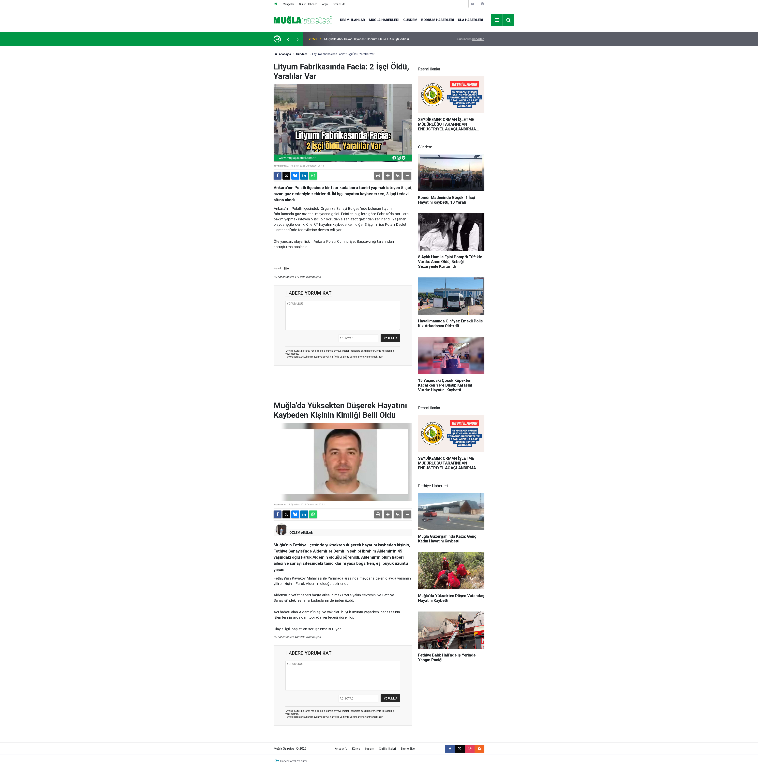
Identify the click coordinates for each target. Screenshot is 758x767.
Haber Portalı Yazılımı (293, 761)
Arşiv (325, 4)
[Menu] (497, 20)
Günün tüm (470, 39)
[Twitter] (286, 176)
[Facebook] (277, 176)
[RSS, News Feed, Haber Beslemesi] (479, 749)
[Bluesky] (295, 176)
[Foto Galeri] (482, 4)
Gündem (410, 20)
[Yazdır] (378, 176)
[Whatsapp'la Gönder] (313, 176)
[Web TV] (473, 4)
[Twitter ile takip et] (460, 749)
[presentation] (288, 39)
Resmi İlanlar (352, 20)
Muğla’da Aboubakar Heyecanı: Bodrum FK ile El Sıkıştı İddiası (366, 39)
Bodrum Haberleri (437, 20)
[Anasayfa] (276, 4)
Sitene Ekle (339, 4)
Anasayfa (284, 54)
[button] (388, 176)
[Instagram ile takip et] (470, 749)
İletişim (369, 748)
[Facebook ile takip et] (450, 749)
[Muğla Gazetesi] (303, 20)
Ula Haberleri (470, 20)
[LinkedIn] (304, 176)
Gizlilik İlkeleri (387, 748)
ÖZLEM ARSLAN (301, 533)
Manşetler (288, 4)
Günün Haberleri (308, 4)
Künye (356, 748)
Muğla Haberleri (384, 20)
